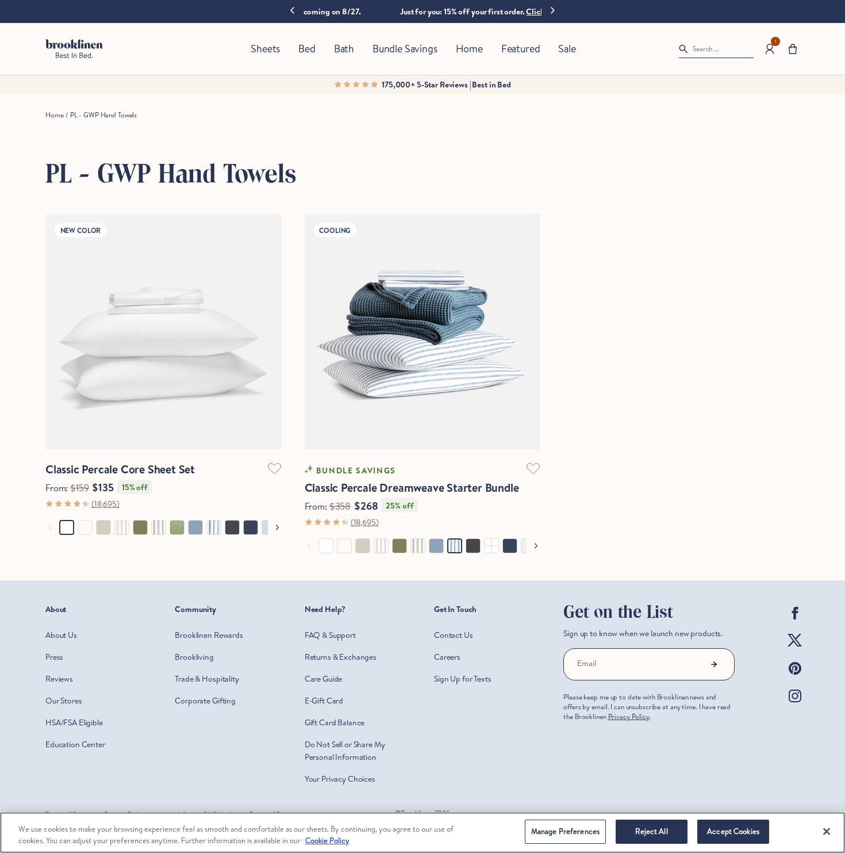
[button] (793, 49)
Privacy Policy (629, 716)
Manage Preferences (565, 831)
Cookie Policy (327, 840)
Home (54, 115)
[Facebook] (795, 622)
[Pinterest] (795, 677)
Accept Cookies (733, 831)
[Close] (826, 831)
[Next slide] (552, 9)
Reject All (651, 831)
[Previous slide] (292, 11)
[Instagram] (795, 705)
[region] (422, 832)
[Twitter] (795, 650)
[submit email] (714, 664)
